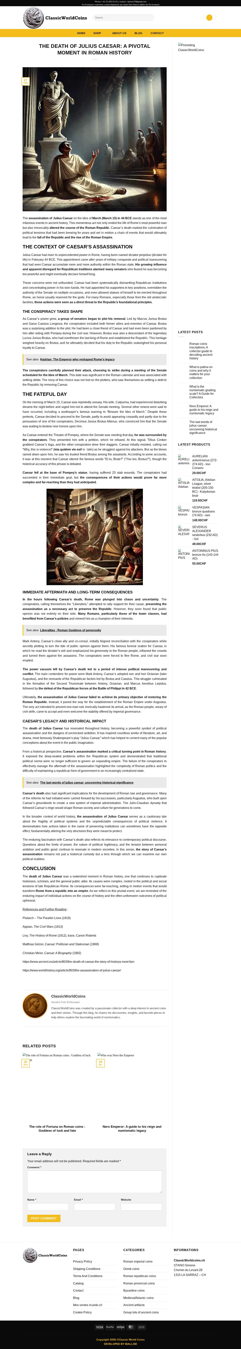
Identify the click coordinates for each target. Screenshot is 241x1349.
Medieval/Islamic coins (138, 1297)
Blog (139, 33)
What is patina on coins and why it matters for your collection (201, 372)
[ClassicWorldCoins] (55, 17)
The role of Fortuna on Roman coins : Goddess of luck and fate (57, 1129)
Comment (34, 1167)
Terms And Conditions (87, 1276)
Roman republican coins (139, 1276)
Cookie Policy (82, 1312)
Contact (157, 33)
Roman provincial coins (139, 1283)
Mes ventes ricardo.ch (87, 1305)
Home (81, 33)
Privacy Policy (82, 1261)
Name (31, 1199)
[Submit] (150, 18)
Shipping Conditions (86, 1268)
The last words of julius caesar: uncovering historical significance (203, 427)
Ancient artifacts (134, 1305)
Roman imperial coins (138, 1261)
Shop (97, 33)
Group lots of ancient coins (141, 1312)
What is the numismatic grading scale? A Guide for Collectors (202, 392)
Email (78, 1199)
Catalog (78, 1283)
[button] (199, 18)
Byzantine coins (134, 1290)
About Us (119, 33)
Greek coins (131, 1268)
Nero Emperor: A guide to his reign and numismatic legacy (132, 1129)
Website (126, 1199)
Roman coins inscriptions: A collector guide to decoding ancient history (200, 351)
